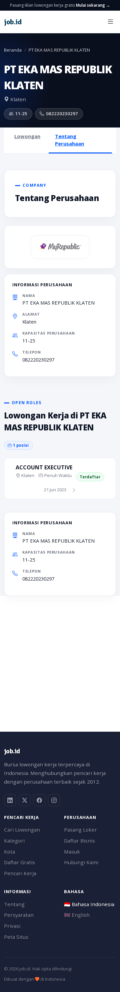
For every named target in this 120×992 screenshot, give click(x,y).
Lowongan (27, 136)
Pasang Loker (80, 829)
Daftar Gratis (19, 862)
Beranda (13, 50)
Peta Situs (16, 936)
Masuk (72, 851)
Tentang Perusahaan (69, 140)
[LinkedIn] (10, 800)
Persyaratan (19, 914)
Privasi (12, 925)
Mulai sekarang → (93, 5)
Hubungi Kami (81, 862)
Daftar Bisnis (79, 840)
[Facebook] (39, 800)
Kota (9, 851)
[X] (25, 800)
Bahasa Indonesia (89, 904)
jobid (12, 21)
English (77, 914)
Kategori (14, 840)
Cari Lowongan (22, 829)
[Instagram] (54, 800)
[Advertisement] (60, 656)
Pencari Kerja (20, 873)
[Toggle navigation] (110, 22)
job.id (12, 751)
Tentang (14, 904)
